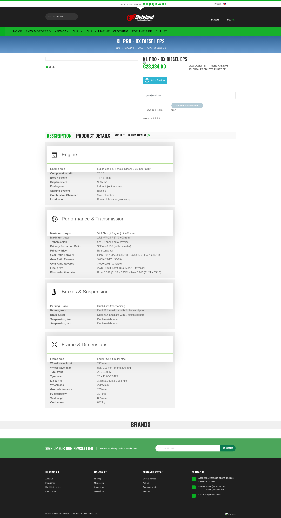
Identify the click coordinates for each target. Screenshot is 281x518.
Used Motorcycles (53, 487)
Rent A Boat (50, 491)
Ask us (146, 483)
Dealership (50, 483)
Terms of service (150, 487)
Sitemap (97, 479)
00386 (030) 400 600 (215, 490)
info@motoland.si (213, 495)
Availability (197, 65)
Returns (146, 491)
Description (59, 135)
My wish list (99, 491)
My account (99, 483)
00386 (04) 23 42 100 (215, 486)
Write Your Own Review (132, 134)
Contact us (99, 487)
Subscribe (228, 448)
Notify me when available (187, 105)
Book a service (149, 479)
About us (49, 479)
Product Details (93, 135)
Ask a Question (158, 80)
